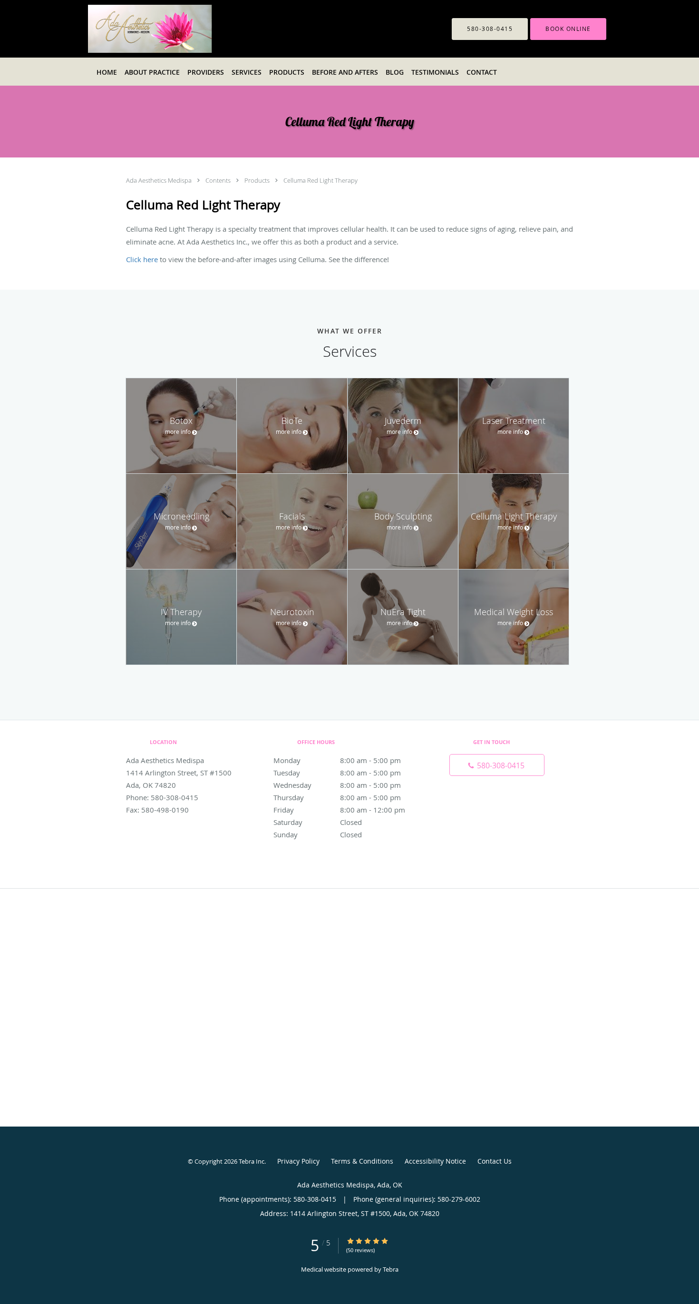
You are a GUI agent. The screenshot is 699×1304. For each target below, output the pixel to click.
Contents (218, 180)
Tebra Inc (251, 1161)
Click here (142, 259)
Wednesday (337, 785)
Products (257, 180)
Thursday (337, 797)
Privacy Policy (298, 1161)
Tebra (390, 1269)
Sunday (317, 834)
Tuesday (337, 772)
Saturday (317, 822)
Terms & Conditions (362, 1161)
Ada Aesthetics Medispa (159, 180)
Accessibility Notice (435, 1161)
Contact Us (494, 1161)
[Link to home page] (174, 29)
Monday (337, 760)
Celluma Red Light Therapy (320, 180)
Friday (339, 809)
